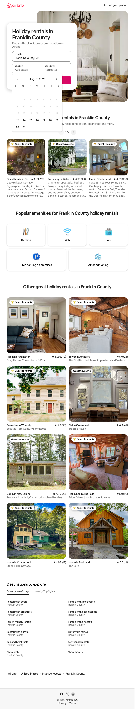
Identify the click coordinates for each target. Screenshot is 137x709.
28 (50, 120)
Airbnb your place (115, 5)
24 (24, 120)
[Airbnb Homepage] (15, 5)
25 (30, 120)
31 (24, 127)
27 (43, 120)
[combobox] (42, 58)
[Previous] (61, 132)
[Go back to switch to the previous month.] (18, 79)
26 (37, 120)
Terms (72, 703)
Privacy (62, 703)
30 (17, 127)
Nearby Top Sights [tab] (45, 591)
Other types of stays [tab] (18, 591)
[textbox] (27, 70)
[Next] (73, 132)
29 (56, 120)
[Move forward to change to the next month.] (56, 79)
